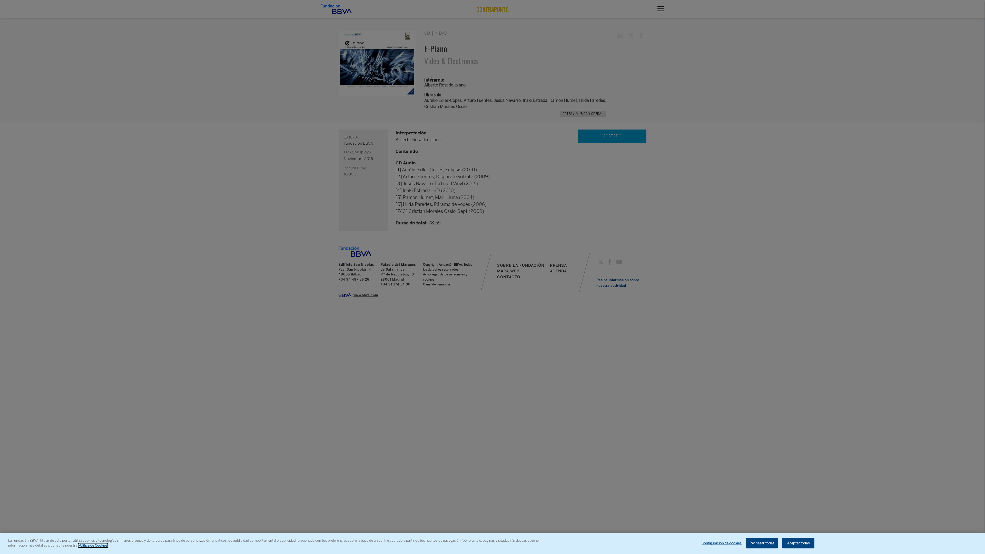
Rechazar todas (762, 543)
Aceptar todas (798, 543)
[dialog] (492, 543)
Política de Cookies (92, 545)
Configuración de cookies (722, 543)
